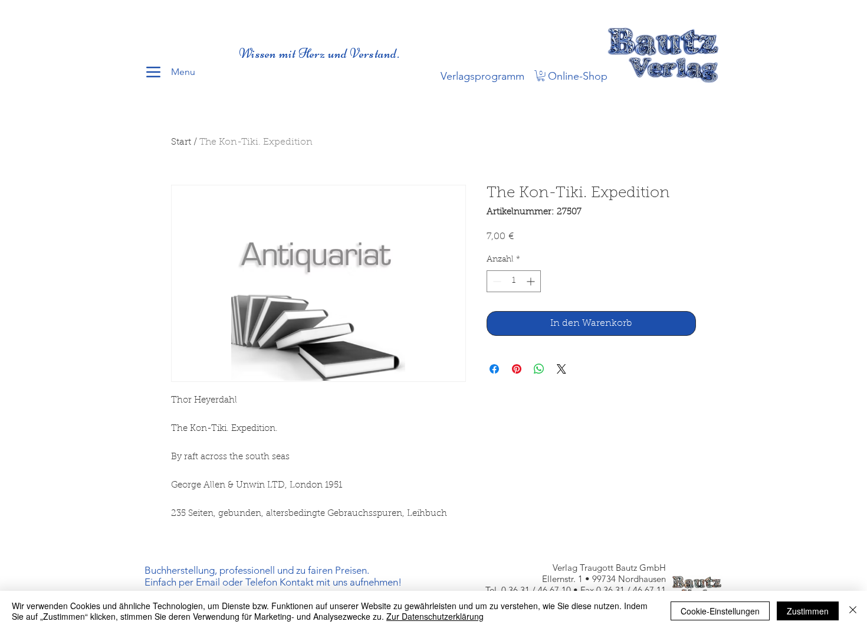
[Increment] (531, 281)
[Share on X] (561, 369)
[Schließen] (853, 611)
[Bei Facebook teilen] (494, 369)
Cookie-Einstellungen (720, 611)
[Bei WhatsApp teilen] (539, 369)
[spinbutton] (513, 281)
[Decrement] (495, 281)
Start (181, 142)
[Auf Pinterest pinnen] (517, 369)
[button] (540, 75)
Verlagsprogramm (482, 76)
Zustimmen (808, 611)
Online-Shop (577, 76)
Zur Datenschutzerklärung (435, 616)
